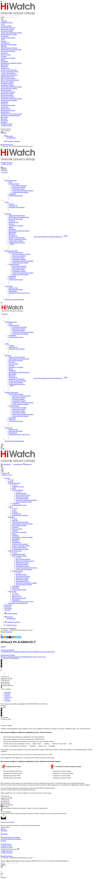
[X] (10, 637)
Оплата (6, 699)
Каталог (10, 481)
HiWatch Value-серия (18, 554)
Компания (4, 830)
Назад (12, 480)
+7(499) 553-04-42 (7, 124)
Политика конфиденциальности (11, 839)
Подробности (5, 682)
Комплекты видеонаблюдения (45, 651)
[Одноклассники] (4, 637)
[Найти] (2, 19)
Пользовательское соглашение (10, 837)
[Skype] (17, 637)
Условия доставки (6, 846)
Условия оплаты (6, 844)
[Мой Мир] (7, 637)
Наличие (7, 694)
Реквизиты (4, 834)
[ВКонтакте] (2, 637)
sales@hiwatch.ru (7, 144)
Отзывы (7, 695)
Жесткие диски (5, 657)
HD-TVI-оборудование (23, 559)
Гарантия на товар (6, 847)
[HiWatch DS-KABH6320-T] (3, 675)
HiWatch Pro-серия (18, 486)
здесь (52, 757)
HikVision (15, 520)
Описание (7, 692)
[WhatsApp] (15, 637)
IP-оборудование (21, 493)
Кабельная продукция (17, 657)
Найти (3, 864)
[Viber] (12, 637)
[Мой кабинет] (1, 447)
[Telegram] (20, 637)
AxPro (14, 510)
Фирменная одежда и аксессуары (35, 657)
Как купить (8, 697)
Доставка (7, 700)
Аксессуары (16, 594)
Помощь (3, 840)
